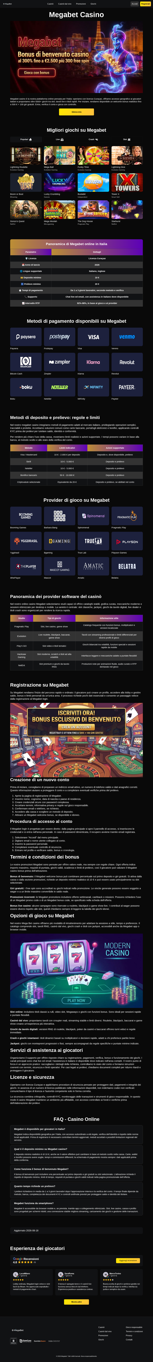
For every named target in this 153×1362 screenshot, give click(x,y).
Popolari (24, 139)
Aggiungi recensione (128, 1260)
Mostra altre (76, 1302)
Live (58, 139)
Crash (91, 139)
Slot (125, 139)
